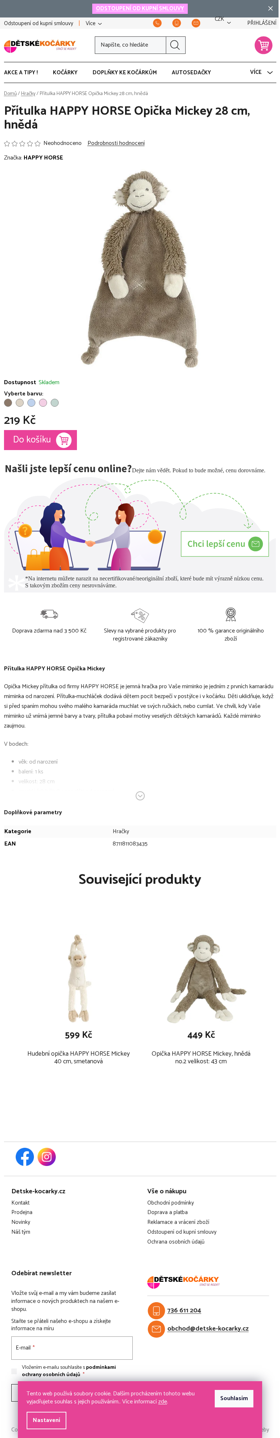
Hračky (121, 831)
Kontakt (20, 1203)
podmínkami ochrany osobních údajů (69, 1371)
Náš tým (20, 1232)
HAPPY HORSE (43, 158)
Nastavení (46, 1420)
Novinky (20, 1222)
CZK (219, 19)
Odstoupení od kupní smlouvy (38, 23)
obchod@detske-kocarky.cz (208, 1328)
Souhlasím (234, 1398)
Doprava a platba (167, 1213)
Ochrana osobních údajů (176, 1242)
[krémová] (20, 403)
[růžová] (43, 403)
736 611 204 (184, 1310)
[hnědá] (8, 403)
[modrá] (31, 403)
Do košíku (32, 440)
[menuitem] (24, 72)
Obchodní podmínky (170, 1203)
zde (162, 1402)
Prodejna (21, 1213)
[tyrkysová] (55, 403)
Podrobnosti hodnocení (116, 143)
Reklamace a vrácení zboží (178, 1222)
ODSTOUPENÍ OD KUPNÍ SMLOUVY (140, 8)
